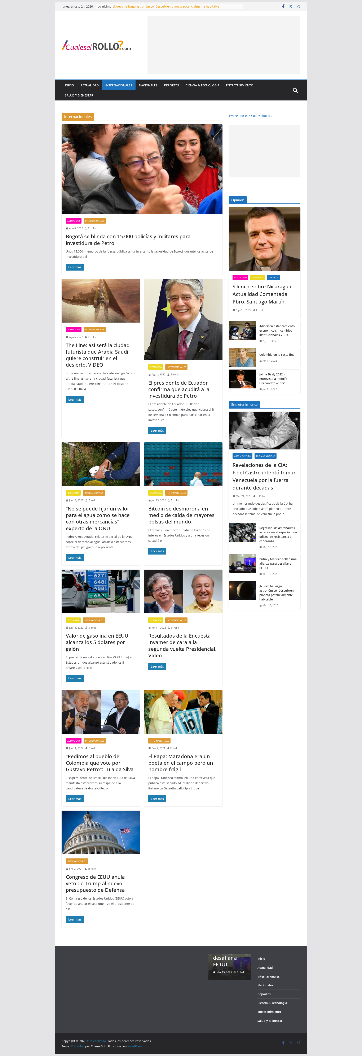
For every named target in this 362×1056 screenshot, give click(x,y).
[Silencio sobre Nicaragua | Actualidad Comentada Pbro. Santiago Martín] (264, 239)
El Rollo (260, 496)
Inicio (69, 85)
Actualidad (90, 85)
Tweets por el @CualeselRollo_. (250, 116)
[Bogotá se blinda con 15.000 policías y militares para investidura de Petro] (142, 169)
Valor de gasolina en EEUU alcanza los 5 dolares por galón (97, 642)
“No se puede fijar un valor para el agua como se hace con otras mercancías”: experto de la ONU (98, 518)
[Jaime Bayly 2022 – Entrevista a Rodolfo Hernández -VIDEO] (242, 382)
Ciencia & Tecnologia (202, 85)
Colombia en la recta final (277, 355)
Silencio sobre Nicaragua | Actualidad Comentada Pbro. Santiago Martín (264, 294)
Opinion (273, 277)
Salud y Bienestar (79, 95)
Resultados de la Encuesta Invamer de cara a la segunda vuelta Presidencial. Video (182, 645)
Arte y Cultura (242, 455)
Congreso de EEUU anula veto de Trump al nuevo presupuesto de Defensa (95, 883)
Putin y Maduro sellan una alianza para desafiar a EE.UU (152, 6)
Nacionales (148, 85)
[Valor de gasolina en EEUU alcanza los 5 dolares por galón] (101, 591)
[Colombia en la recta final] (242, 357)
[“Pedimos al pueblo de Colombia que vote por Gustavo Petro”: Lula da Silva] (101, 712)
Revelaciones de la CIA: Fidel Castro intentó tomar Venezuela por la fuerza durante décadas (264, 476)
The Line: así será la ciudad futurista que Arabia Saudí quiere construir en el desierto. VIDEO (98, 355)
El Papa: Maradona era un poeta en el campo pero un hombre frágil (180, 763)
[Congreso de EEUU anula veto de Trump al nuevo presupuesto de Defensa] (101, 832)
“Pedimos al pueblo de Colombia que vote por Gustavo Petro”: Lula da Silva (100, 763)
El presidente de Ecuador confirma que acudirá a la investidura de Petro (178, 389)
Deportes (171, 85)
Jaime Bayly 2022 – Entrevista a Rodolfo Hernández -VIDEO (273, 378)
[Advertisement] (223, 45)
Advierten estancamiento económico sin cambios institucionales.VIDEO (277, 330)
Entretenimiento (239, 85)
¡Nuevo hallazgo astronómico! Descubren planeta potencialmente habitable (276, 592)
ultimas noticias (265, 455)
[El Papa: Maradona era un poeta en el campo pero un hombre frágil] (183, 712)
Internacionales (118, 85)
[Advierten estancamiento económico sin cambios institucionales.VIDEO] (242, 333)
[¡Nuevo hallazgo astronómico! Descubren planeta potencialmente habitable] (242, 595)
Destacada (156, 367)
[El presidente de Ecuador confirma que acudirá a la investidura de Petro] (183, 319)
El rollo (92, 228)
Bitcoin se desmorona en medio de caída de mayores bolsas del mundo (181, 515)
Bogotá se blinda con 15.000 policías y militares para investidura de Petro (128, 239)
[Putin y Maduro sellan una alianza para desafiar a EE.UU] (242, 566)
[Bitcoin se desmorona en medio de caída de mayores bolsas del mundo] (183, 464)
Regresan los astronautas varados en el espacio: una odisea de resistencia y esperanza (278, 534)
